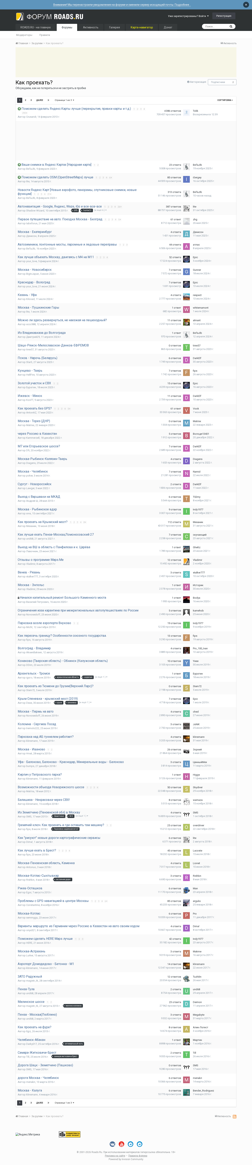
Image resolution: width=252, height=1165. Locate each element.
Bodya (196, 597)
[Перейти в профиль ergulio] (186, 903)
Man (195, 888)
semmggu (32, 917)
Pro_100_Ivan (200, 648)
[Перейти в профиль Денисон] (186, 234)
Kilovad (30, 299)
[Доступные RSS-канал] (234, 1116)
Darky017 (31, 1043)
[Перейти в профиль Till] (186, 1054)
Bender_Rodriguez (203, 1090)
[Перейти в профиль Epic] (186, 259)
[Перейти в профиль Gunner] (186, 271)
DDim (29, 664)
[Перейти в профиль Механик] (186, 524)
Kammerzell (33, 437)
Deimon (197, 1002)
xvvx (28, 513)
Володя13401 (201, 433)
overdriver (198, 825)
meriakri (30, 1081)
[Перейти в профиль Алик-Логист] (186, 1029)
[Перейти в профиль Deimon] (186, 1004)
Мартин (197, 1039)
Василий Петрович (37, 601)
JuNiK (196, 724)
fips (195, 370)
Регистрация (223, 15)
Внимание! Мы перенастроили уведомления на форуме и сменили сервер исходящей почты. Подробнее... (122, 4)
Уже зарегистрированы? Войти (187, 16)
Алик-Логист (200, 1027)
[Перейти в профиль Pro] (186, 915)
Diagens (31, 463)
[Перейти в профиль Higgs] (186, 776)
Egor (28, 892)
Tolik (195, 110)
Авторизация (198, 81)
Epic (195, 257)
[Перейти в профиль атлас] (186, 246)
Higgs (196, 774)
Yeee (195, 661)
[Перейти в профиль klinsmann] (186, 738)
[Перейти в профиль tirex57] (186, 347)
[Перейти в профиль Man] (186, 890)
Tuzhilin (197, 976)
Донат (168, 27)
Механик (31, 526)
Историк (198, 585)
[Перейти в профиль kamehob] (186, 612)
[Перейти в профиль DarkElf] (186, 360)
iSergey (197, 177)
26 (119, 207)
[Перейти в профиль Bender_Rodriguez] (186, 1092)
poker (29, 475)
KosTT (29, 399)
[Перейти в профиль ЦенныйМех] (186, 764)
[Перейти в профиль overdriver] (186, 827)
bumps (30, 766)
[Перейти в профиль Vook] (186, 410)
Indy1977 (198, 509)
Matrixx (30, 425)
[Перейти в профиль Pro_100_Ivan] (186, 650)
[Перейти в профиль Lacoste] (186, 852)
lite (28, 181)
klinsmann (32, 740)
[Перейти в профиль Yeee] (186, 663)
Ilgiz (28, 1031)
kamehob (198, 610)
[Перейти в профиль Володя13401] (186, 435)
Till (27, 1056)
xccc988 (31, 324)
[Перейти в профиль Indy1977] (186, 511)
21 (48, 194)
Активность (90, 27)
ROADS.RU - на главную (35, 27)
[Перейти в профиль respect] (186, 297)
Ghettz (196, 547)
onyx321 (31, 930)
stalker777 (32, 576)
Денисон (31, 235)
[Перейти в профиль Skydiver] (186, 789)
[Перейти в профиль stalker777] (186, 574)
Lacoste (197, 850)
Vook (196, 408)
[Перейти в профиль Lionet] (186, 865)
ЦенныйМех (200, 762)
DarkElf (197, 358)
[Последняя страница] (48, 100)
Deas (29, 702)
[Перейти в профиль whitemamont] (186, 309)
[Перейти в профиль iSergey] (186, 179)
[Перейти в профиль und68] (186, 991)
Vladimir (30, 563)
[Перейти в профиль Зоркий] (186, 751)
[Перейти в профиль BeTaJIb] (186, 166)
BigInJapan (32, 273)
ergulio (197, 901)
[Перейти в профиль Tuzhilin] (186, 978)
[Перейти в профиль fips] (186, 372)
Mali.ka (30, 791)
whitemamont (200, 307)
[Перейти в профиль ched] (186, 713)
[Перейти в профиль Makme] (186, 953)
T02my (196, 496)
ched (196, 711)
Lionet (196, 863)
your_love (31, 261)
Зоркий (197, 749)
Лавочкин (32, 551)
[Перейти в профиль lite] (186, 208)
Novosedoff (33, 614)
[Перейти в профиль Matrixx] (186, 423)
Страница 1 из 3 (64, 100)
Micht (29, 627)
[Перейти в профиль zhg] (186, 221)
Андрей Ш (32, 500)
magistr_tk (32, 980)
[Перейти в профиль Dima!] (186, 928)
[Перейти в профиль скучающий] (186, 536)
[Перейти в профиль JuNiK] (186, 726)
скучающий (200, 534)
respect (197, 295)
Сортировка (224, 100)
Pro (195, 913)
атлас (196, 244)
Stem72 (30, 690)
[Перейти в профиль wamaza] (186, 801)
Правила (44, 34)
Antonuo (31, 867)
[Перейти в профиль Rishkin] (186, 877)
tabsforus (31, 223)
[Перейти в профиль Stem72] (186, 688)
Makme (197, 951)
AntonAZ (31, 412)
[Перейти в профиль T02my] (186, 498)
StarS (29, 362)
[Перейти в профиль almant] (186, 322)
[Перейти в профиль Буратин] (186, 675)
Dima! (29, 841)
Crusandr (31, 116)
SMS (29, 816)
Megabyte (198, 1014)
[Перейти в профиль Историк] (186, 587)
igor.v (29, 677)
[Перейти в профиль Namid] (186, 473)
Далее (39, 100)
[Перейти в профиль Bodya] (186, 599)
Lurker (29, 955)
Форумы (67, 27)
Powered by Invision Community (126, 1159)
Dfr (28, 450)
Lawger (30, 488)
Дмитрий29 (33, 336)
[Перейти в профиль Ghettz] (186, 549)
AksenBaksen (34, 652)
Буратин (31, 387)
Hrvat (29, 753)
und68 (29, 538)
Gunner (197, 269)
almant (197, 320)
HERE (29, 942)
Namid (196, 471)
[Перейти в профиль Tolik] (186, 112)
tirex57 (30, 349)
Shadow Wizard (35, 210)
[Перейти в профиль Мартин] (186, 1041)
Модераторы (24, 34)
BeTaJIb (30, 168)
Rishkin (30, 879)
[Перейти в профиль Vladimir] (186, 561)
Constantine (33, 905)
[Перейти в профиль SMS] (186, 814)
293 (24, 113)
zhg (195, 219)
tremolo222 (32, 728)
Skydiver (198, 787)
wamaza (198, 799)
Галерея (114, 27)
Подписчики (218, 82)
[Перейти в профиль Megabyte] (186, 1016)
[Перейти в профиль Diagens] (186, 461)
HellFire (30, 374)
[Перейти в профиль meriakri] (186, 1080)
